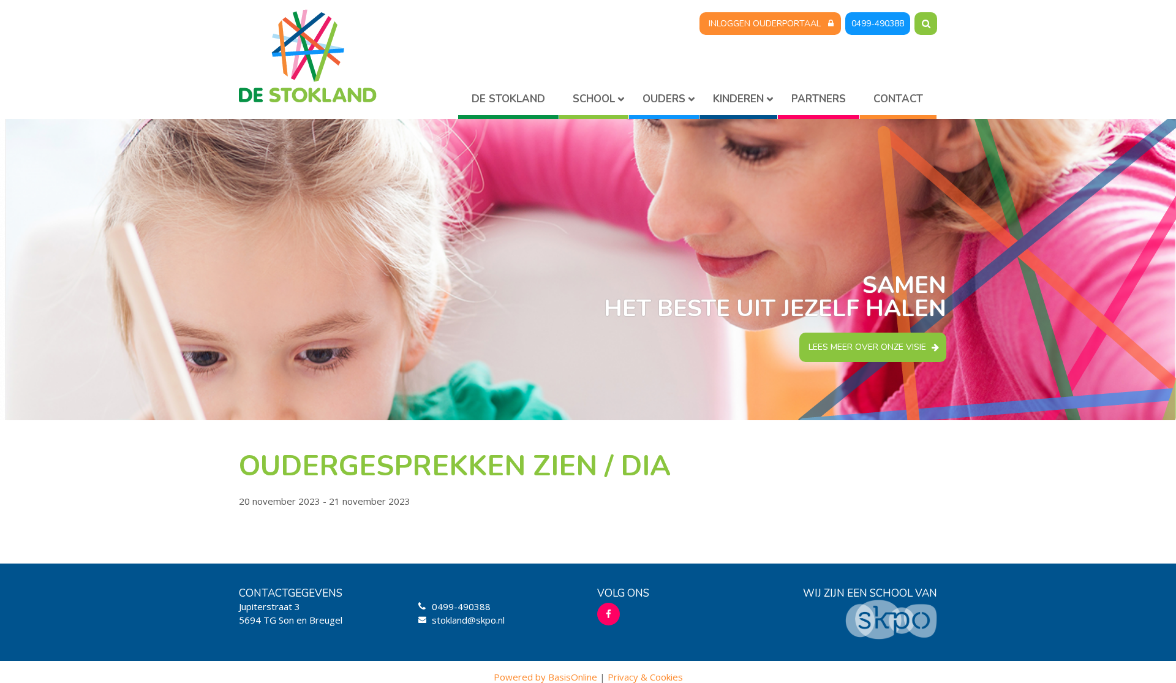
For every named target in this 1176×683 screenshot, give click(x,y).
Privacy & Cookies (645, 677)
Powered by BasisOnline (545, 677)
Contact (898, 99)
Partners (818, 99)
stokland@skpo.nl (468, 620)
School (594, 99)
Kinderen (738, 99)
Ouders (664, 99)
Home (508, 101)
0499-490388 (877, 23)
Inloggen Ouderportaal (765, 23)
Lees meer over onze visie (867, 347)
